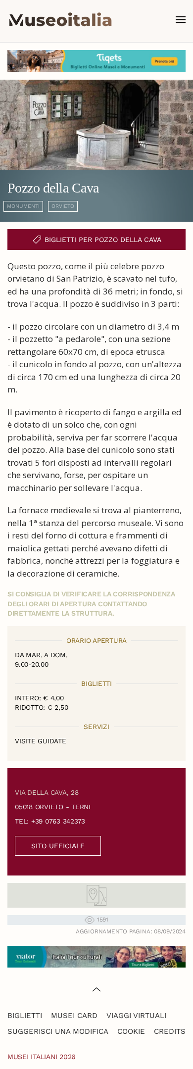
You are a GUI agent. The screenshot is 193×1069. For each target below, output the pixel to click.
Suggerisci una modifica (57, 1031)
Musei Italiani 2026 (41, 1057)
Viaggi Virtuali (136, 1015)
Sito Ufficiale (58, 846)
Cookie (131, 1031)
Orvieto (62, 206)
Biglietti (24, 1015)
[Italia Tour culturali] (96, 956)
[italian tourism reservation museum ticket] (96, 61)
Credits (170, 1031)
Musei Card (74, 1015)
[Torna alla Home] (60, 20)
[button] (181, 20)
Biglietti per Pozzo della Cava (103, 239)
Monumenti (23, 206)
